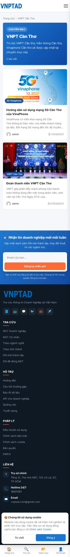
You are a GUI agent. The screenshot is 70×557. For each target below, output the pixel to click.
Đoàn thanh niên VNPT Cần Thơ (29, 183)
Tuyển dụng (10, 410)
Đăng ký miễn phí (35, 266)
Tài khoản (60, 550)
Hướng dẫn (9, 380)
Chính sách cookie (14, 441)
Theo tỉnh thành (12, 349)
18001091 (16, 491)
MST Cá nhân (11, 337)
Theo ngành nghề (13, 343)
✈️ (49, 311)
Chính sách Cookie (40, 529)
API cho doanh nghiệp (16, 398)
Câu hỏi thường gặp (15, 386)
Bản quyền (9, 448)
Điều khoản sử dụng (15, 429)
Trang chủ (9, 18)
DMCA (7, 454)
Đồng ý (50, 537)
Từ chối (19, 537)
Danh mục (43, 550)
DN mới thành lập (13, 355)
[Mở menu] (66, 6)
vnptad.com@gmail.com (25, 501)
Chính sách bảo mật (15, 435)
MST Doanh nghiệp (14, 331)
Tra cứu (26, 550)
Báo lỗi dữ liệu (11, 392)
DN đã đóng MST (13, 361)
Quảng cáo (9, 404)
